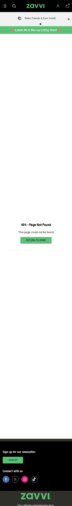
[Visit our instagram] (24, 479)
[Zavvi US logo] (36, 6)
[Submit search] (14, 6)
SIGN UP (12, 460)
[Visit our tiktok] (34, 479)
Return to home (36, 240)
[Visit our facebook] (6, 479)
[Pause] (68, 19)
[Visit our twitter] (15, 479)
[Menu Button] (5, 6)
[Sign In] (58, 6)
